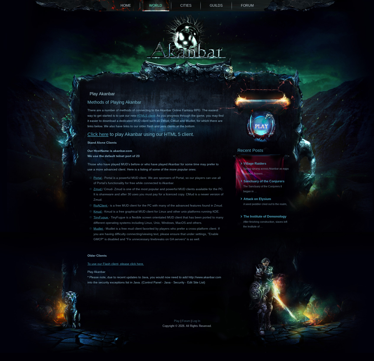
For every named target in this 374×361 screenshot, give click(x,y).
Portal (98, 178)
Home (126, 5)
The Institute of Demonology (264, 216)
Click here (97, 134)
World (155, 5)
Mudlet (99, 228)
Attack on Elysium (257, 199)
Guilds (216, 5)
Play (177, 321)
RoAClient (101, 205)
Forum (247, 5)
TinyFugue (101, 217)
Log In (196, 321)
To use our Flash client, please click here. (115, 264)
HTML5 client (146, 115)
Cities (186, 5)
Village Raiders (254, 163)
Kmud (98, 211)
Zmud (98, 189)
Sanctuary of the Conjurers (263, 181)
